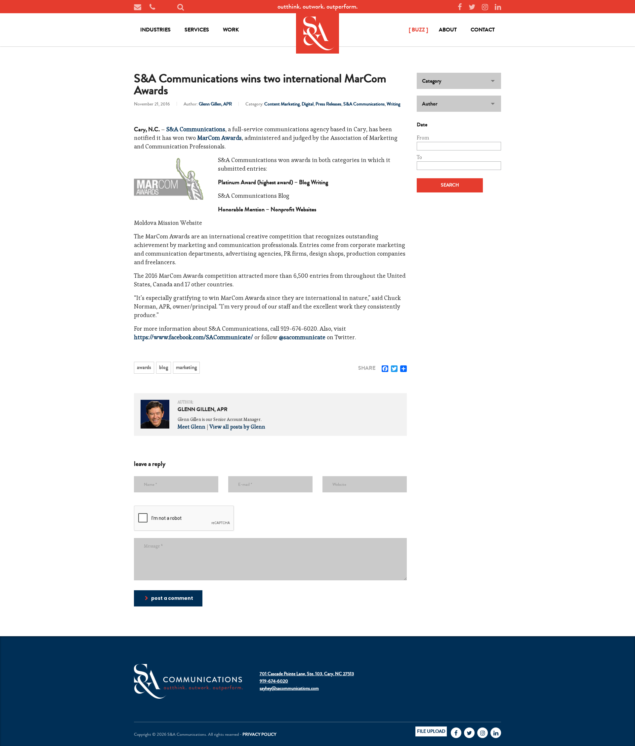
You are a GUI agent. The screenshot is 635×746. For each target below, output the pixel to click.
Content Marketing (282, 104)
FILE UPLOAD (431, 731)
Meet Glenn (191, 426)
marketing (186, 367)
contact (483, 29)
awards (144, 367)
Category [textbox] (431, 81)
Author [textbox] (429, 103)
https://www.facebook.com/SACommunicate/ (193, 337)
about (448, 29)
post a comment (172, 598)
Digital (308, 104)
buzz (418, 29)
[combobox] (459, 81)
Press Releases (328, 104)
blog (163, 367)
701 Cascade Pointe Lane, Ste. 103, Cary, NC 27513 (307, 674)
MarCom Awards (219, 138)
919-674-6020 (274, 681)
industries (155, 29)
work (231, 29)
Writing (393, 104)
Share (366, 368)
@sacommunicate (302, 337)
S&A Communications (364, 104)
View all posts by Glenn (237, 426)
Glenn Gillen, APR (215, 104)
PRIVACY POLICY (259, 734)
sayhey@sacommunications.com (289, 688)
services (197, 29)
